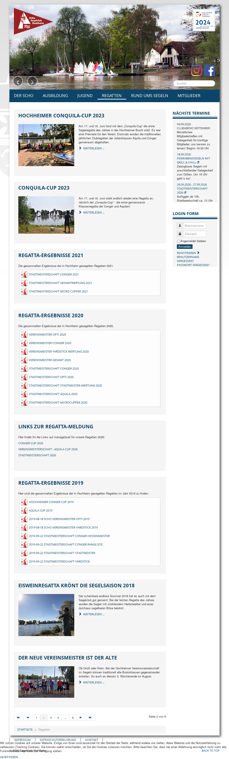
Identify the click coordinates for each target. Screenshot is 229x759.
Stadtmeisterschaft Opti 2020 (51, 377)
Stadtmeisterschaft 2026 (37, 455)
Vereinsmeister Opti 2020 (47, 334)
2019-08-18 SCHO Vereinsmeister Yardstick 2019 (63, 527)
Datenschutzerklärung (58, 740)
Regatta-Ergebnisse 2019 (50, 482)
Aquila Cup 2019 (40, 510)
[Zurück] (28, 718)
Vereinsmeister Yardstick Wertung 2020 (59, 351)
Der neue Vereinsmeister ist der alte (67, 657)
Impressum (22, 740)
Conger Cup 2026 (30, 443)
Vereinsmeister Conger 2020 (50, 343)
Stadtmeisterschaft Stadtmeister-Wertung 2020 (65, 385)
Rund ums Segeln (149, 95)
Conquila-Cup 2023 (44, 187)
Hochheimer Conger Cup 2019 (51, 502)
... (65, 718)
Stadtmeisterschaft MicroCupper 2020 (58, 402)
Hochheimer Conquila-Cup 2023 (61, 115)
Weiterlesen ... (93, 148)
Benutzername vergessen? (188, 259)
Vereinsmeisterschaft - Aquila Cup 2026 (48, 449)
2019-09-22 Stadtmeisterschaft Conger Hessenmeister (69, 536)
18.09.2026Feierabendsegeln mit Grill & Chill (193, 158)
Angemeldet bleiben (193, 241)
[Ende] (90, 718)
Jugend (85, 95)
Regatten (112, 95)
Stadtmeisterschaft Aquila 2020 (53, 394)
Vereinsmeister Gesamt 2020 (50, 360)
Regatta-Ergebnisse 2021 (50, 255)
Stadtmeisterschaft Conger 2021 (54, 274)
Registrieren (187, 253)
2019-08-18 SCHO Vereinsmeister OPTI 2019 (59, 519)
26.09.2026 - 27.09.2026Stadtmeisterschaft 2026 (192, 188)
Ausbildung (55, 95)
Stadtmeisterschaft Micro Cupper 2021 (58, 291)
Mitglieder (189, 95)
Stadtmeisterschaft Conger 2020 (54, 368)
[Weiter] (81, 718)
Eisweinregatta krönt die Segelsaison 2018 (76, 585)
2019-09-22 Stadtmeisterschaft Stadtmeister (62, 553)
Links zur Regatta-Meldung (55, 426)
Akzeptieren (9, 757)
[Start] (18, 718)
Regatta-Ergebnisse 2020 (50, 315)
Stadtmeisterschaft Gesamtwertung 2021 (60, 283)
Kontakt (91, 740)
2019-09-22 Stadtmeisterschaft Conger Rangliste (65, 544)
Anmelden (184, 246)
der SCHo (23, 95)
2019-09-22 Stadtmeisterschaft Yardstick (59, 561)
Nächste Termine (191, 113)
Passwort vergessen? (193, 265)
